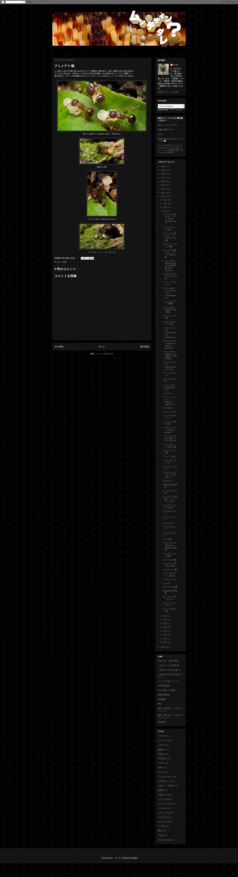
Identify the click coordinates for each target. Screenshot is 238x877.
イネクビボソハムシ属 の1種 (169, 445)
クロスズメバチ (169, 579)
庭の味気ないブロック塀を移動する (69, 76)
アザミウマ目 (163, 813)
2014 (163, 189)
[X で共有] (87, 258)
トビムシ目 (162, 799)
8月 (165, 616)
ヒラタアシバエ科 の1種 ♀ (169, 506)
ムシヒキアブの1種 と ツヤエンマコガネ (170, 499)
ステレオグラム (164, 777)
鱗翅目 (161, 749)
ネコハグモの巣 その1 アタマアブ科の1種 (169, 253)
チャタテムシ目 (164, 804)
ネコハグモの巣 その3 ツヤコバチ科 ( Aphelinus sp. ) (169, 219)
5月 (165, 627)
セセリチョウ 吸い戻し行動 (170, 564)
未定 (160, 704)
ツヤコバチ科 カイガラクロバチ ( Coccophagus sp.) (170, 293)
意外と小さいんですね (167, 125)
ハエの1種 (167, 539)
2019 (163, 170)
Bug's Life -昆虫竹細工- (168, 661)
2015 (163, 185)
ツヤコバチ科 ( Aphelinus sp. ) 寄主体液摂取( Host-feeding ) (169, 265)
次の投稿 (59, 346)
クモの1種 (167, 408)
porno (160, 134)
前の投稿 (144, 346)
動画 (160, 767)
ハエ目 (161, 745)
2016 (163, 181)
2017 (163, 178)
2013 (163, 193)
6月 (165, 623)
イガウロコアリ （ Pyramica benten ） (169, 430)
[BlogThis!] (84, 258)
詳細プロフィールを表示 (168, 92)
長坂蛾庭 (162, 699)
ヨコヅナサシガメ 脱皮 (169, 555)
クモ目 (161, 763)
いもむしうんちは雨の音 (168, 665)
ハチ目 (63, 262)
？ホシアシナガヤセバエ (169, 604)
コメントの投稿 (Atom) (104, 354)
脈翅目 (161, 790)
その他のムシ (163, 781)
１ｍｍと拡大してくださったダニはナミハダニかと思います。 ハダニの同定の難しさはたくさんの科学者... (170, 148)
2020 (163, 166)
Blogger (134, 858)
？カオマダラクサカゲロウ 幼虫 (170, 276)
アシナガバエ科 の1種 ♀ (169, 422)
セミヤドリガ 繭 (170, 569)
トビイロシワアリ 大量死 (169, 302)
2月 (165, 638)
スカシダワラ (168, 523)
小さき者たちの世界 (166, 690)
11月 (165, 203)
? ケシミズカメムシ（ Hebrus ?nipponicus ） (170, 400)
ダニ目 (161, 772)
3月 (165, 635)
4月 (165, 631)
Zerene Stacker (164, 840)
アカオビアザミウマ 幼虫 (169, 323)
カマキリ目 (162, 822)
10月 (165, 207)
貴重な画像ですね (165, 129)
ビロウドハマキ (169, 412)
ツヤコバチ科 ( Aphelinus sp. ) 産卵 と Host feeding (170, 355)
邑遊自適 (162, 722)
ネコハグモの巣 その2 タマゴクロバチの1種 (169, 236)
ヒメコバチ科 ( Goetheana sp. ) (169, 387)
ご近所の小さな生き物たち (169, 670)
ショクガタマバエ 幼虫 (169, 228)
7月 (165, 620)
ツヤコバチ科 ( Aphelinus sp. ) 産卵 (169, 309)
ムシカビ (166, 583)
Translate (178, 109)
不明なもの (162, 795)
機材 (160, 831)
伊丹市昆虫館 (163, 686)
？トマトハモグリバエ (169, 283)
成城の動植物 (163, 695)
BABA (176, 65)
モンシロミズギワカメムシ (169, 598)
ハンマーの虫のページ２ (168, 681)
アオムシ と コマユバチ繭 (170, 245)
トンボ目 (162, 826)
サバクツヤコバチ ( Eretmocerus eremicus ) (169, 365)
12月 (165, 200)
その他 (161, 835)
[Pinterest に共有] (92, 258)
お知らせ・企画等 (165, 785)
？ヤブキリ (167, 393)
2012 (163, 196)
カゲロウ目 (162, 817)
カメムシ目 (162, 740)
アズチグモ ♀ (168, 481)
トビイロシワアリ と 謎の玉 (169, 574)
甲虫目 (161, 754)
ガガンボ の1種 (169, 560)
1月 (165, 642)
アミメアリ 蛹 (169, 456)
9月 (165, 211)
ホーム (101, 346)
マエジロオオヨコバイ (169, 416)
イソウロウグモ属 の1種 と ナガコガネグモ (170, 438)
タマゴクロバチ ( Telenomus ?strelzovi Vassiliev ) (170, 344)
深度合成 (162, 758)
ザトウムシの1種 (170, 587)
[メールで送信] (82, 258)
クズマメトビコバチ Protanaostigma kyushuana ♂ (169, 332)
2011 (163, 647)
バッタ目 (162, 808)
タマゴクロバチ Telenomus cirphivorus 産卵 (170, 546)
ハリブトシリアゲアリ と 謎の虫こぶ (169, 474)
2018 (163, 174)
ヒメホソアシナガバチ (169, 461)
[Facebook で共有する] (90, 258)
